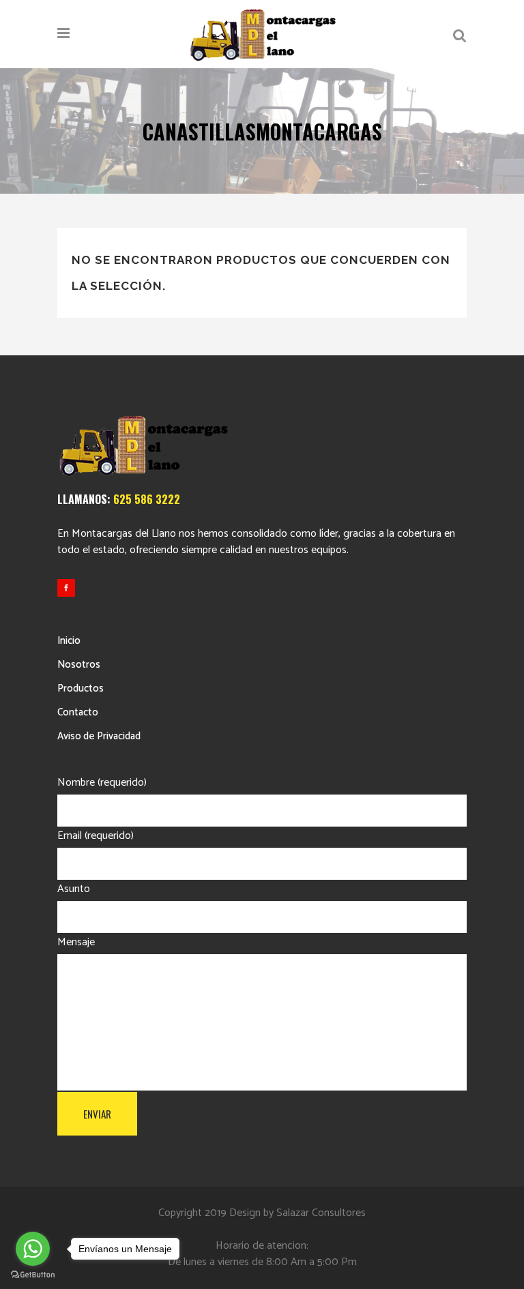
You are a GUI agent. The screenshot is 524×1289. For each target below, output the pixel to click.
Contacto (77, 712)
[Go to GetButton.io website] (33, 1275)
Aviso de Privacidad (99, 736)
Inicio (69, 640)
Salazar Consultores (321, 1213)
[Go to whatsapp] (33, 1249)
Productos (80, 688)
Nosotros (78, 664)
